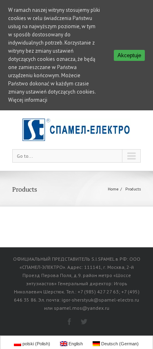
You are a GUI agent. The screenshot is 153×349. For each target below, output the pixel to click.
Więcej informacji (27, 99)
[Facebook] (69, 321)
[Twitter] (84, 321)
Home (113, 189)
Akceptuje (129, 55)
